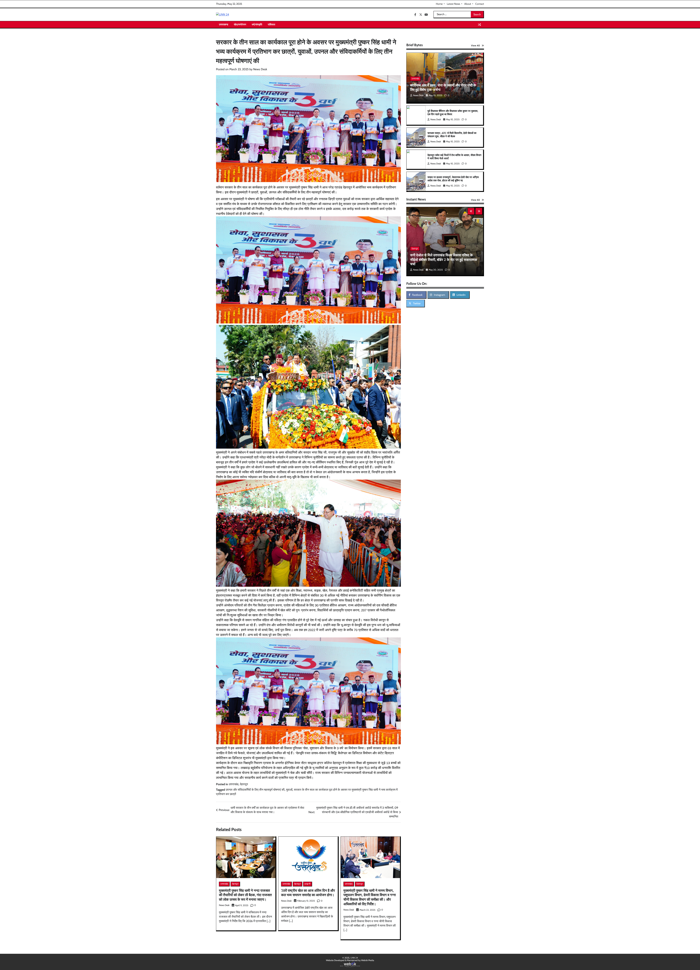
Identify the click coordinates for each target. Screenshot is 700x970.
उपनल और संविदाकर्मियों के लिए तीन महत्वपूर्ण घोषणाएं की (255, 789)
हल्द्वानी (307, 883)
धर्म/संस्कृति (257, 24)
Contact (479, 3)
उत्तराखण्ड (223, 24)
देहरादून (244, 784)
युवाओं (289, 789)
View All (475, 45)
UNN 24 (354, 957)
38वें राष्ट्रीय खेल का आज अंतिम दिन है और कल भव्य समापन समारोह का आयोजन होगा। (308, 892)
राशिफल (271, 24)
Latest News (453, 3)
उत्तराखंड (233, 784)
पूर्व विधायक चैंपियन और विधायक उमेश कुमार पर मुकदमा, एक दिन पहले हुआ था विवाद (452, 112)
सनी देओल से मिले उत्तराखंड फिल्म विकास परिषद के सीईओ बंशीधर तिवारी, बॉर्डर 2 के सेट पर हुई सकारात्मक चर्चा (443, 259)
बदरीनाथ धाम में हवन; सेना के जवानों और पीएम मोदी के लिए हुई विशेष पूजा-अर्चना (443, 87)
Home (439, 3)
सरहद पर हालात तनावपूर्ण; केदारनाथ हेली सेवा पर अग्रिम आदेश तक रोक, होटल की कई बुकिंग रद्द (453, 178)
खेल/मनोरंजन (240, 24)
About (467, 3)
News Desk (260, 69)
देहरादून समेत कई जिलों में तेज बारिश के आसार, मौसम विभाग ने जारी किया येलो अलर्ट (454, 156)
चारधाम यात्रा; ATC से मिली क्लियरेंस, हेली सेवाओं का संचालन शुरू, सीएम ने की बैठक (451, 134)
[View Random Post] (479, 24)
